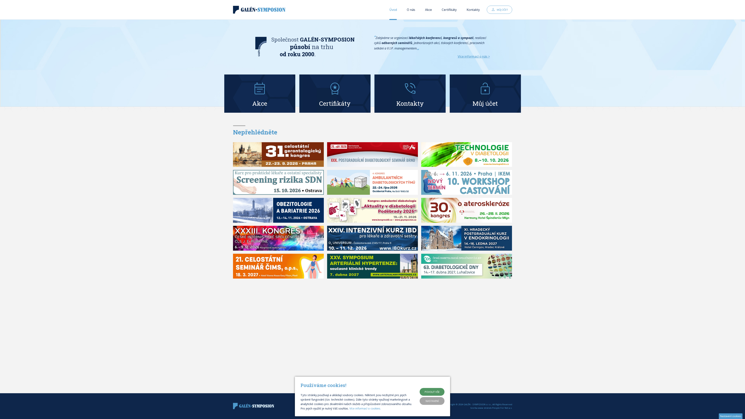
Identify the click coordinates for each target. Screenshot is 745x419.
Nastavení (432, 401)
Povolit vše (432, 392)
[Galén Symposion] (260, 10)
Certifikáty (449, 10)
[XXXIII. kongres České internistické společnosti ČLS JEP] (278, 238)
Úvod (393, 10)
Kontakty (473, 10)
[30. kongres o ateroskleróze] (466, 210)
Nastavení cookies (730, 416)
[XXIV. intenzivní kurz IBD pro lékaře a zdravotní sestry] (372, 238)
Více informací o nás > (474, 56)
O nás (411, 10)
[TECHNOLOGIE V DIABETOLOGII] (466, 154)
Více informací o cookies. (365, 408)
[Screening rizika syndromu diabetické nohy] (278, 182)
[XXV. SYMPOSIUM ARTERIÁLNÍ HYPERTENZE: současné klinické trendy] (372, 266)
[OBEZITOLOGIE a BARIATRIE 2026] (278, 210)
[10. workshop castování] (466, 182)
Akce (428, 10)
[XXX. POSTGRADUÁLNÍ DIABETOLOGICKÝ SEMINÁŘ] (372, 154)
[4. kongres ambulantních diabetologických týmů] (372, 182)
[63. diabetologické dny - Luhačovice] (466, 266)
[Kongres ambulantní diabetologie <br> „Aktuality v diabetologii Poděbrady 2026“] (372, 210)
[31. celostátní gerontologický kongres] (278, 154)
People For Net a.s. (502, 407)
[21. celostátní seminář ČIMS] (278, 266)
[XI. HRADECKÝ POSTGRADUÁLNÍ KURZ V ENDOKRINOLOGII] (466, 238)
